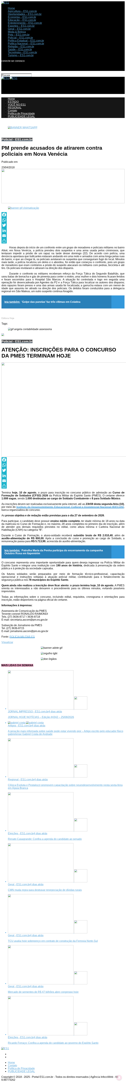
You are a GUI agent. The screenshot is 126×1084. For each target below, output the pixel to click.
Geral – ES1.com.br (19, 28)
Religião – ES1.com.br (21, 46)
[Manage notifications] (119, 1077)
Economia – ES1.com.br (22, 17)
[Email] (63, 235)
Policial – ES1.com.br (20, 37)
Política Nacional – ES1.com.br (26, 43)
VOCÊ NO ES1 (17, 104)
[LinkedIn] (63, 230)
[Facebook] (63, 214)
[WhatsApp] (63, 220)
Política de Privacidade (21, 113)
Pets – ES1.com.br (19, 34)
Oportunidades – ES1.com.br (25, 14)
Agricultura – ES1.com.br (22, 11)
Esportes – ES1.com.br (21, 26)
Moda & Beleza (17, 31)
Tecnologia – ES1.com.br (22, 52)
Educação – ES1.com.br (22, 20)
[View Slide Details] (22, 127)
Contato (12, 110)
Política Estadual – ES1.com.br (26, 40)
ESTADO (13, 101)
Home (11, 8)
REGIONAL (14, 107)
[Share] (63, 240)
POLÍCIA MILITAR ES (22, 636)
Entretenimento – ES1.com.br (25, 23)
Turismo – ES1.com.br (21, 55)
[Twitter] (63, 225)
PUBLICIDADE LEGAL (21, 116)
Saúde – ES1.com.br (20, 49)
